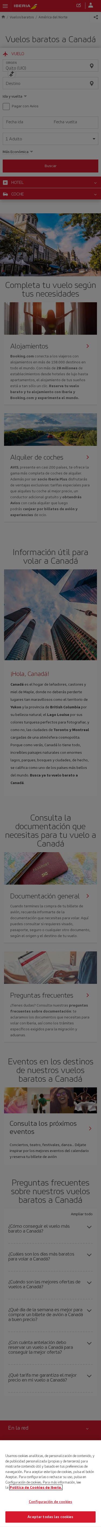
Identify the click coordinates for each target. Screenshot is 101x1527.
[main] (50, 1483)
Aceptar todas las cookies (50, 1517)
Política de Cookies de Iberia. (36, 1487)
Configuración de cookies (50, 1501)
